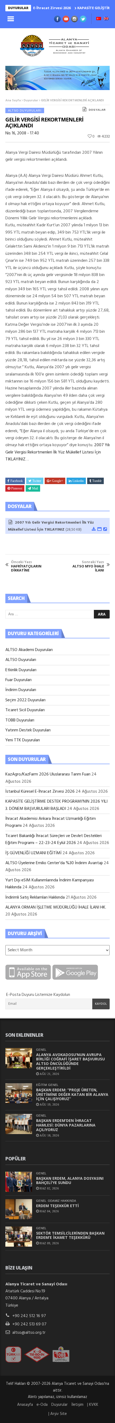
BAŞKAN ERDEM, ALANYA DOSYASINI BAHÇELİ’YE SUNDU (69, 1180)
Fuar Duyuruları (18, 680)
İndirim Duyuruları (20, 690)
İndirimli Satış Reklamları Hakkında (35, 897)
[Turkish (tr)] (98, 19)
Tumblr (97, 481)
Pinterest (16, 488)
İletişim (77, 1404)
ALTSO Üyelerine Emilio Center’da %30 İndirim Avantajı (54, 863)
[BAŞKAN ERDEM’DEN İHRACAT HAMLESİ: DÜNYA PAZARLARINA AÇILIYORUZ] (18, 1124)
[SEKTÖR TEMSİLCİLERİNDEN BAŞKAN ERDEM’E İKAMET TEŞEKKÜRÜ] (18, 1237)
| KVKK (92, 1404)
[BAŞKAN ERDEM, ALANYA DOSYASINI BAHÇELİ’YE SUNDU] (18, 1182)
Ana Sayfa (13, 100)
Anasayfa (25, 1404)
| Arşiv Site (57, 1414)
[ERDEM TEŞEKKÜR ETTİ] (18, 1209)
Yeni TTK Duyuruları (22, 740)
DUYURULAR (18, 8)
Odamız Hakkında (62, 1200)
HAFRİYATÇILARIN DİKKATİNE (26, 566)
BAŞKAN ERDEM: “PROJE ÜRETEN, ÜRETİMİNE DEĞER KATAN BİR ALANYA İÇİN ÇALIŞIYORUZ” (72, 1094)
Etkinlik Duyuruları (20, 670)
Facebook (16, 481)
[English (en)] (106, 19)
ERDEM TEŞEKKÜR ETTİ (57, 1205)
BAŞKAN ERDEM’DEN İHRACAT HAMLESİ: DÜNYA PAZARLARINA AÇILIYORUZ (65, 1125)
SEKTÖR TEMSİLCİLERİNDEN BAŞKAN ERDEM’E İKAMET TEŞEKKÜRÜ (70, 1235)
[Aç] (99, 529)
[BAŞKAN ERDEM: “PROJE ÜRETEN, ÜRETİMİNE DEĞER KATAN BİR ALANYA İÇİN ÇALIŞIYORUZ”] (18, 1093)
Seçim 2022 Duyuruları (25, 700)
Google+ (57, 481)
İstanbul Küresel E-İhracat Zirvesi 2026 (40, 791)
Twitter (36, 481)
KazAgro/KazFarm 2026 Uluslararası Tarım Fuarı (47, 774)
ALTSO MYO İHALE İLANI (88, 566)
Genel (41, 1049)
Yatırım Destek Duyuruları (28, 730)
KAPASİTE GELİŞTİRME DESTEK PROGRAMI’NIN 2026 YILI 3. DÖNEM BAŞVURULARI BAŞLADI (56, 805)
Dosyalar (97, 109)
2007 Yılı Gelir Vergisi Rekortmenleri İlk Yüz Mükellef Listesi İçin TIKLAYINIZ (57, 452)
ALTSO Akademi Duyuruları (29, 649)
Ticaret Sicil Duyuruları (25, 710)
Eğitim (41, 1084)
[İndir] (93, 529)
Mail (35, 488)
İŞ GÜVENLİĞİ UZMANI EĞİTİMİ (33, 853)
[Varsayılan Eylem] (105, 529)
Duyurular (31, 100)
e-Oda (42, 1404)
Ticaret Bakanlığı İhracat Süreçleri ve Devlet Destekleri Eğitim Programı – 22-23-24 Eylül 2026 (53, 839)
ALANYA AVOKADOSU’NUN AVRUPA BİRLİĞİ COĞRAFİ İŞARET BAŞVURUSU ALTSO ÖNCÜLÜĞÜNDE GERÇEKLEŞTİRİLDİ (70, 1061)
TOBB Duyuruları (19, 720)
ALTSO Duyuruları (24, 110)
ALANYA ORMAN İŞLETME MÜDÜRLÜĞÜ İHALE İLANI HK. (55, 907)
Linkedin (78, 481)
